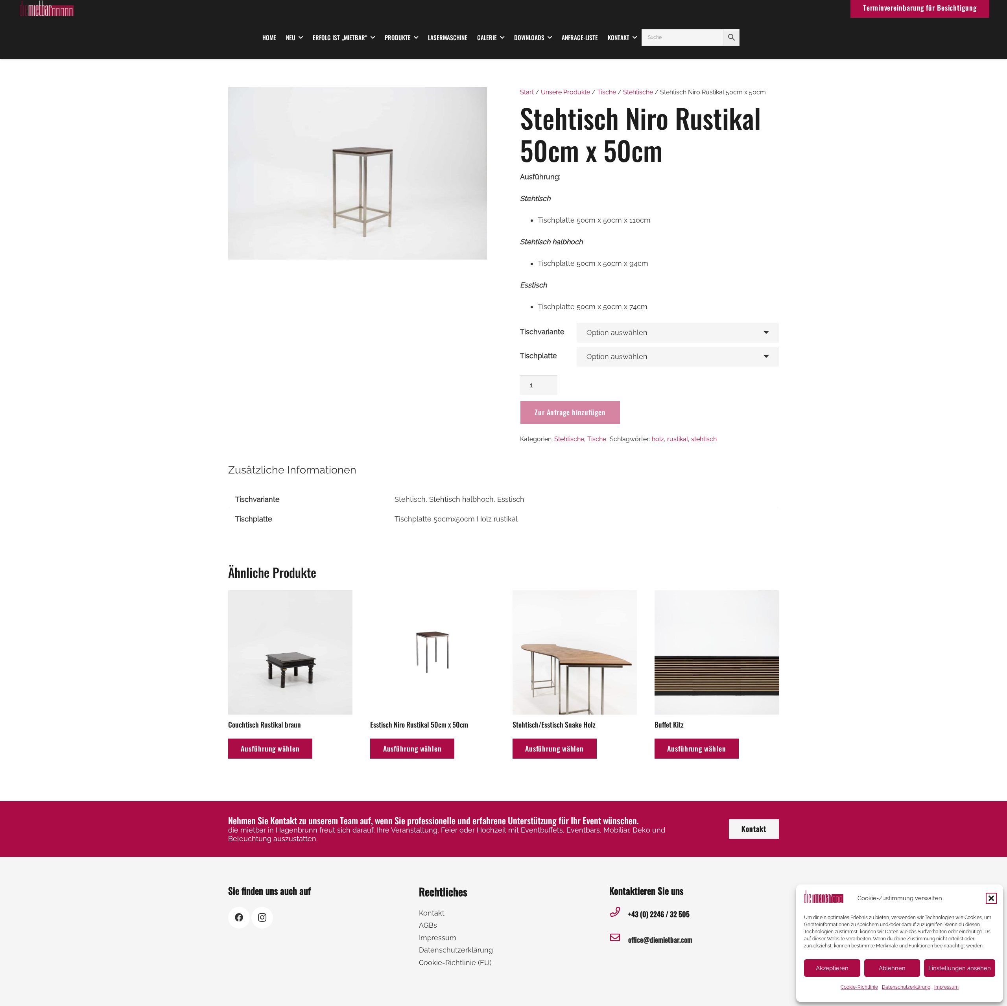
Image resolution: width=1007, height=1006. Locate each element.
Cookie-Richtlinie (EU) (455, 962)
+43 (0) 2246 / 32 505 (659, 914)
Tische (606, 92)
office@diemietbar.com (660, 939)
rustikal (677, 439)
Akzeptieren (832, 968)
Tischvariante (542, 332)
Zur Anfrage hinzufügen (570, 412)
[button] (991, 898)
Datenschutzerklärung (906, 987)
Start (527, 92)
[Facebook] (239, 918)
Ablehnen (892, 968)
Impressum (946, 987)
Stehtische (638, 92)
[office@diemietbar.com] (618, 939)
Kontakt (431, 913)
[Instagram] (262, 918)
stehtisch (704, 439)
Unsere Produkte (565, 92)
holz (658, 439)
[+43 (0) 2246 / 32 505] (618, 914)
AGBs (428, 925)
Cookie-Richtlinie (859, 987)
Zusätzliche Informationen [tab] (292, 470)
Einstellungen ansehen (959, 968)
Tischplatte (538, 356)
